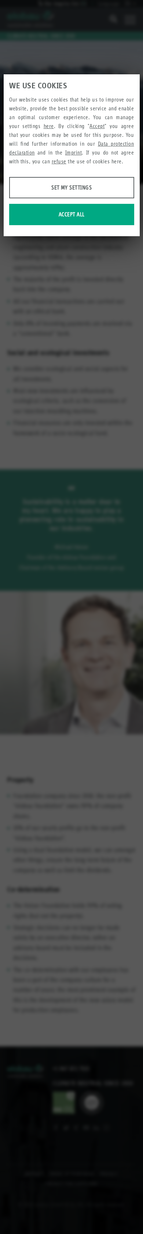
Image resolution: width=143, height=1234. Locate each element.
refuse (59, 161)
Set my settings (71, 187)
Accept (96, 126)
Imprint (73, 152)
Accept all (72, 214)
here (49, 126)
